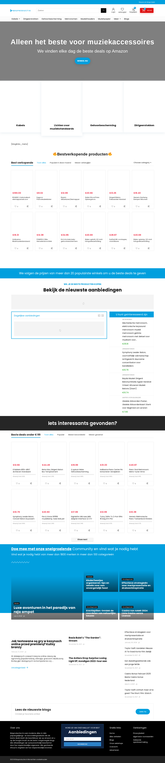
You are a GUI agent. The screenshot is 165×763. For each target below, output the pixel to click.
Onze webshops (116, 743)
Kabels (15, 18)
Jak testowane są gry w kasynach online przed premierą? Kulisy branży (36, 644)
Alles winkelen (115, 736)
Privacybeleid (138, 733)
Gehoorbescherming (51, 18)
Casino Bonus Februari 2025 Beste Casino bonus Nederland (138, 677)
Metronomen (71, 18)
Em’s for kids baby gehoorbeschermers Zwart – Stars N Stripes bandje (69, 242)
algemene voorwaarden (143, 736)
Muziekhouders (88, 18)
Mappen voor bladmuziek (131, 397)
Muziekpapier (104, 18)
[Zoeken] (103, 10)
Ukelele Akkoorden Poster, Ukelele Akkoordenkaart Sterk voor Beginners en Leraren (136, 404)
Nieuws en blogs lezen (147, 2)
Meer (116, 18)
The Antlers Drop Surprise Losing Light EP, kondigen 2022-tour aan (88, 660)
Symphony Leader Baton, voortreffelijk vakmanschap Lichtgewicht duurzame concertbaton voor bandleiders (135, 359)
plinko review (36, 258)
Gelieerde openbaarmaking (140, 741)
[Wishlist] (122, 9)
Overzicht (114, 747)
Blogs (126, 18)
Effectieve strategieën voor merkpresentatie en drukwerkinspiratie (138, 635)
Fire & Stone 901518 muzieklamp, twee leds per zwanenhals (53, 518)
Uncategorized (18, 667)
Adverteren (114, 750)
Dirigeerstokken (30, 18)
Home (112, 733)
